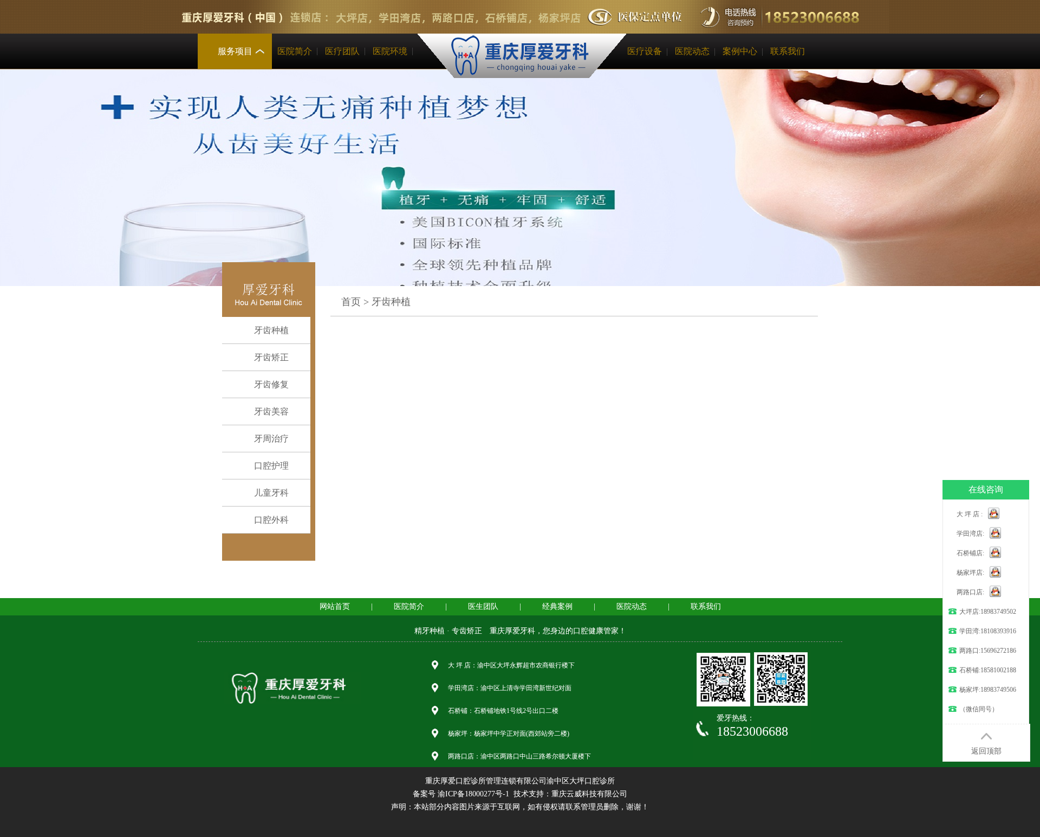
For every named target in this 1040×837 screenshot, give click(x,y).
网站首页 (335, 606)
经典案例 (557, 606)
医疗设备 (644, 51)
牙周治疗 (271, 438)
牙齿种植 (271, 330)
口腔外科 (271, 519)
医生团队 (483, 606)
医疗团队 (342, 51)
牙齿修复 (271, 384)
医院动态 (692, 51)
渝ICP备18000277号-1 (473, 794)
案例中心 (740, 51)
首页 (351, 301)
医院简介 (294, 51)
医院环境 (390, 51)
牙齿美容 (271, 411)
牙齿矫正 (271, 357)
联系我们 (787, 51)
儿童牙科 (271, 492)
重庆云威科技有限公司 (589, 794)
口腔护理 (271, 465)
